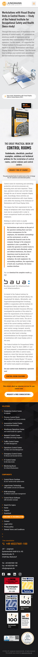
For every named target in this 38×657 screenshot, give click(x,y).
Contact (6, 521)
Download (7, 513)
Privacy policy (8, 527)
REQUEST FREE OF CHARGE (18, 170)
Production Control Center (13, 412)
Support (6, 510)
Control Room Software (12, 499)
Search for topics (10, 505)
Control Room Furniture (14, 480)
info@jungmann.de (8, 568)
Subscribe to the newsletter (13, 517)
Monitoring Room (11, 467)
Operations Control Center (13, 449)
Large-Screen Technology (14, 486)
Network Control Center (13, 436)
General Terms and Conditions (14, 529)
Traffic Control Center (11, 442)
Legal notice (8, 524)
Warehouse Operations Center (14, 430)
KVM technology (15, 493)
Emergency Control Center (13, 455)
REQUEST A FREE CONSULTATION (18, 394)
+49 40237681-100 (11, 563)
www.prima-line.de (27, 653)
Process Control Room (14, 418)
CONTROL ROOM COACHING (15, 376)
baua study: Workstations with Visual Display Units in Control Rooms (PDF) (19, 96)
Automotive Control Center (13, 424)
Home (6, 508)
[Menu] (34, 4)
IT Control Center (10, 461)
